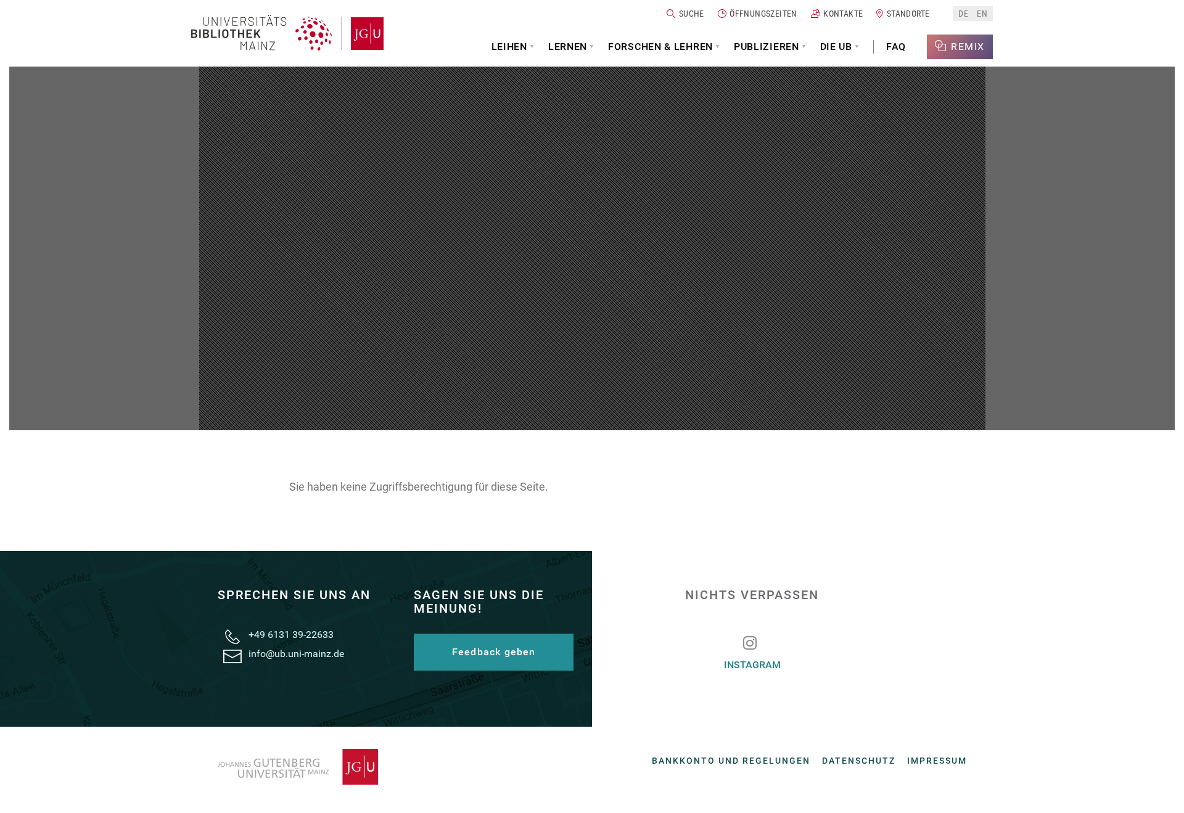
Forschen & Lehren (660, 46)
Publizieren (766, 46)
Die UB (836, 46)
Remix (968, 46)
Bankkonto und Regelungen (731, 761)
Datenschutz (858, 761)
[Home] (261, 33)
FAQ (896, 46)
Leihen (509, 46)
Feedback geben (494, 652)
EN (982, 13)
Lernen (567, 46)
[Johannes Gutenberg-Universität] (362, 33)
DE (963, 13)
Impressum (937, 761)
